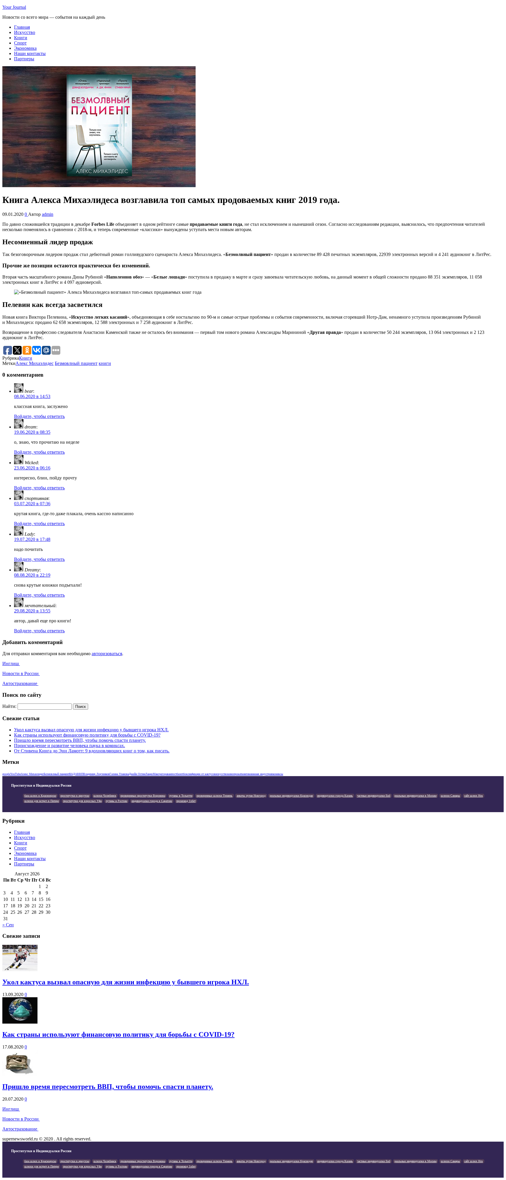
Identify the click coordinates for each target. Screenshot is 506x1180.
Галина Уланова (119, 774)
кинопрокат (235, 774)
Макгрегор (159, 774)
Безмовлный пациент (76, 363)
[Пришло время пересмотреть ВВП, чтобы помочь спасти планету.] (19, 1074)
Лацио (149, 774)
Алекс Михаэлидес (35, 363)
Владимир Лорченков (96, 774)
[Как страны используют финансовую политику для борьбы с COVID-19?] (19, 1022)
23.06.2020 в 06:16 (32, 467)
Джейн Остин (137, 774)
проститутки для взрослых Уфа (82, 800)
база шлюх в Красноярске (40, 795)
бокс (186, 774)
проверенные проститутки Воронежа (142, 795)
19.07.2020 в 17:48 (32, 539)
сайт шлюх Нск (473, 795)
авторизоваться (107, 653)
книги (105, 363)
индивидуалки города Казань (335, 795)
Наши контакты (30, 53)
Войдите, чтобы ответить (39, 416)
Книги (20, 37)
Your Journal (14, 7)
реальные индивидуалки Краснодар (291, 795)
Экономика (25, 48)
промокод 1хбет (186, 800)
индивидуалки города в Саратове (151, 800)
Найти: (9, 706)
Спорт (20, 42)
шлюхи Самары (450, 795)
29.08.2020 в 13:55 (32, 610)
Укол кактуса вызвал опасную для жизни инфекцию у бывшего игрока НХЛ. (91, 729)
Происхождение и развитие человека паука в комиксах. (69, 745)
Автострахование (20, 683)
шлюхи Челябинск (104, 795)
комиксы (278, 774)
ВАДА (73, 774)
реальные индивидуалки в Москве (415, 795)
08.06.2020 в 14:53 (32, 396)
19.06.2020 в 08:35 (32, 432)
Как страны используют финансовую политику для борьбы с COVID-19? (87, 734)
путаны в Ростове (116, 800)
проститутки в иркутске (74, 795)
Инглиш (11, 663)
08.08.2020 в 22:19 (32, 575)
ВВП (80, 774)
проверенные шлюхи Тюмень (214, 795)
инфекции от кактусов (202, 774)
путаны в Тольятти (180, 795)
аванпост (171, 774)
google (6, 774)
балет (180, 774)
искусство (222, 774)
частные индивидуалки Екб (373, 795)
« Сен (8, 924)
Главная (22, 27)
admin (47, 214)
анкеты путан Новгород (251, 795)
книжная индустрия (261, 774)
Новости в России (21, 673)
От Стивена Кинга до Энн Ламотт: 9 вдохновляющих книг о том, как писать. (92, 750)
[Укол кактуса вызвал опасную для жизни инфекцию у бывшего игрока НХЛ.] (19, 969)
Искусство (24, 32)
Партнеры (24, 58)
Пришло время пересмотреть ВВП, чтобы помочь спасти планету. (80, 740)
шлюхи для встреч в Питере (41, 800)
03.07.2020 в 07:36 (32, 503)
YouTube (15, 774)
